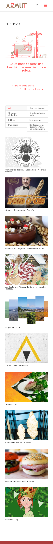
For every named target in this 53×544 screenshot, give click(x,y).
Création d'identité (13, 114)
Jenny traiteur (11, 404)
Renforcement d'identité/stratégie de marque (37, 127)
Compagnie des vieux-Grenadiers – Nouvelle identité (25, 171)
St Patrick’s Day (11, 520)
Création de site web (37, 114)
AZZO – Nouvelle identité (16, 366)
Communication (37, 108)
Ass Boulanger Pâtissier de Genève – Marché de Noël (25, 288)
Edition (11, 120)
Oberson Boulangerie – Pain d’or (19, 210)
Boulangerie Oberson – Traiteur (19, 481)
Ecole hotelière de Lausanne (18, 443)
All (9, 108)
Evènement (35, 120)
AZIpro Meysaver (12, 327)
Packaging (13, 125)
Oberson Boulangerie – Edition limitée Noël (25, 249)
